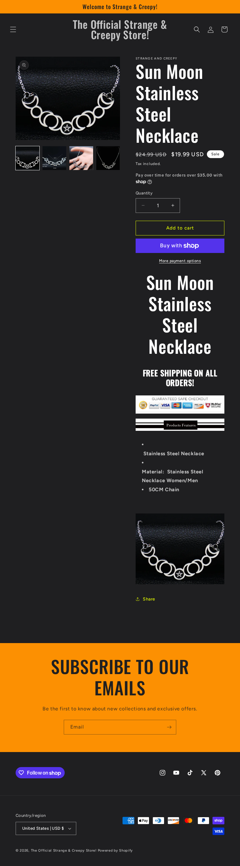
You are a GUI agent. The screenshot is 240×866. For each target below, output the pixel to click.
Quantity (144, 193)
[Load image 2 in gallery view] (54, 158)
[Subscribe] (169, 727)
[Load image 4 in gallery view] (108, 158)
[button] (13, 29)
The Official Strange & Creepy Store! (64, 850)
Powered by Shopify (115, 850)
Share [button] (149, 599)
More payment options (180, 261)
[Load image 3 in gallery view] (81, 158)
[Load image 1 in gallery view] (27, 158)
